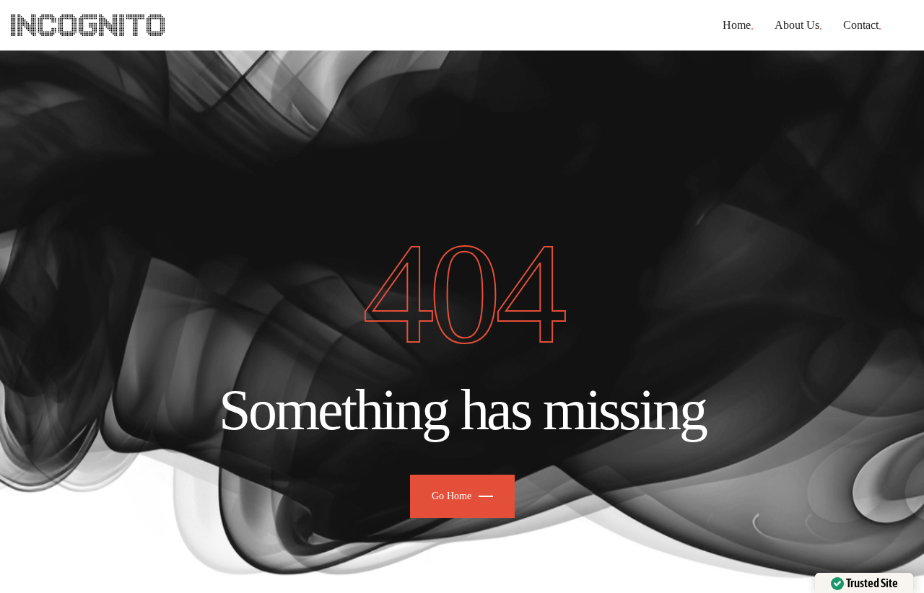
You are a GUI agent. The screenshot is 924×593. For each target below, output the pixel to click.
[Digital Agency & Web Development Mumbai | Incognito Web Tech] (88, 25)
